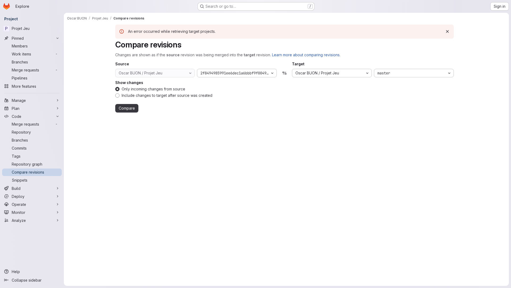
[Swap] (284, 73)
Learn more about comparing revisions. (306, 55)
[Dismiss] (447, 31)
